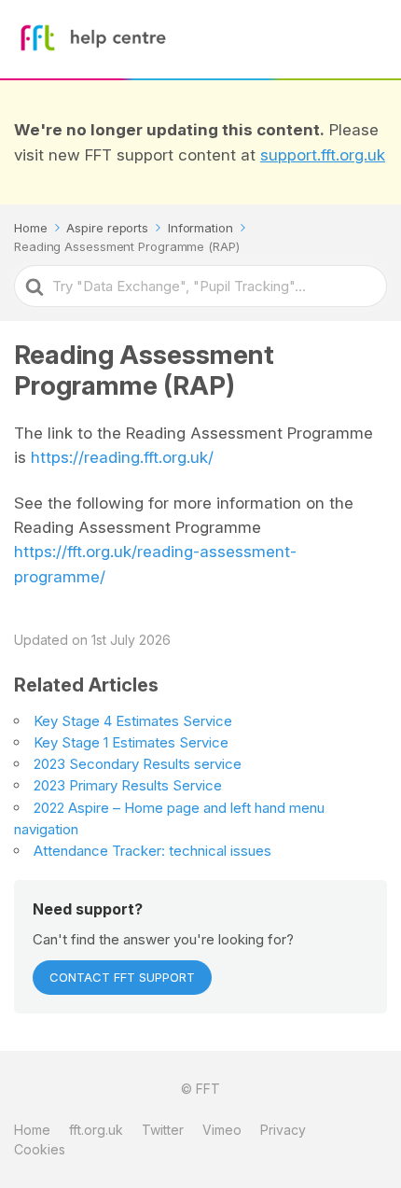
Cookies (39, 1149)
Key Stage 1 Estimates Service (131, 742)
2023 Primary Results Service (128, 785)
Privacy (283, 1130)
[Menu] (368, 39)
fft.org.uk (96, 1130)
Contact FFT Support (122, 977)
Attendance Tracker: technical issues (152, 851)
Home (32, 1130)
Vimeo (222, 1130)
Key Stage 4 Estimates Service (133, 721)
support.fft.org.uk (322, 155)
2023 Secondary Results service (138, 764)
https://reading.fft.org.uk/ (122, 457)
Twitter (163, 1130)
